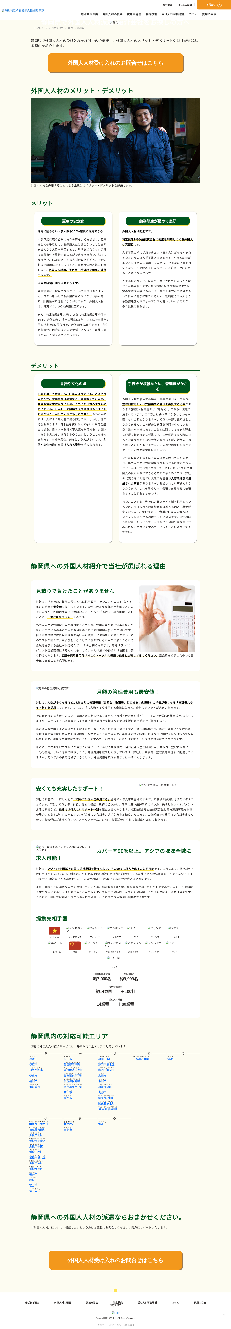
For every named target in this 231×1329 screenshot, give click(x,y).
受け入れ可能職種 (173, 14)
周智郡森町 (105, 1087)
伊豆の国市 (36, 1070)
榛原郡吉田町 (37, 1129)
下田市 (102, 1081)
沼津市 (171, 1059)
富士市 (33, 1185)
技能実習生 (134, 14)
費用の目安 (209, 14)
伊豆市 (33, 1064)
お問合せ (211, 4)
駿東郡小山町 (106, 1098)
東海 (70, 28)
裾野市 (102, 1092)
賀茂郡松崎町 (72, 1081)
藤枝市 (33, 1180)
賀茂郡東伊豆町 (73, 1075)
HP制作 (115, 1324)
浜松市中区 (36, 1146)
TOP (224, 1315)
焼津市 (102, 1124)
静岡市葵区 (105, 1059)
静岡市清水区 (106, 1064)
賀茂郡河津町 (72, 1064)
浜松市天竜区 (37, 1141)
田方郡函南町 (141, 1059)
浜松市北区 (36, 1135)
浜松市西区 (36, 1152)
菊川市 (68, 1092)
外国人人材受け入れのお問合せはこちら (116, 63)
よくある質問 (185, 4)
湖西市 (68, 1098)
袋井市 (33, 1174)
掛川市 (68, 1059)
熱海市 (33, 1059)
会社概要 (167, 4)
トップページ (40, 28)
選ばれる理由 (89, 14)
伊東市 (33, 1075)
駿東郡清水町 (106, 1103)
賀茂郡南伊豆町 (73, 1087)
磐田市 (33, 1081)
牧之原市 (69, 1124)
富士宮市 (34, 1191)
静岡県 (80, 28)
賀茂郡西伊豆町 (73, 1070)
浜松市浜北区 (37, 1157)
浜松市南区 (36, 1169)
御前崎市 (34, 1087)
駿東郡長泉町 (107, 1109)
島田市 (102, 1075)
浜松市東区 (36, 1163)
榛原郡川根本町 (38, 1124)
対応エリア (57, 28)
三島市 (68, 1129)
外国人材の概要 (112, 14)
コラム (193, 14)
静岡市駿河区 (106, 1070)
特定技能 (151, 14)
